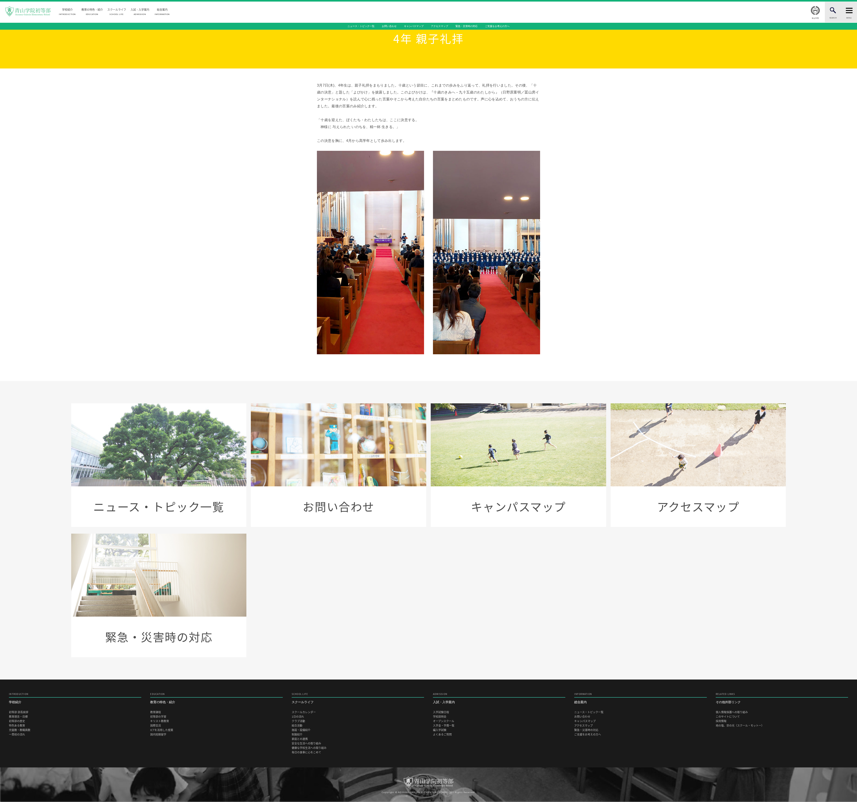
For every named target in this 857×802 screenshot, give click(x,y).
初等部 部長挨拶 (18, 712)
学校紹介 (67, 11)
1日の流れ (298, 716)
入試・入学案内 (140, 11)
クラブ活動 (298, 721)
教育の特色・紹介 (92, 11)
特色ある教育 (17, 725)
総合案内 (162, 11)
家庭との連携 (300, 739)
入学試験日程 (441, 712)
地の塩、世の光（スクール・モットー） (740, 725)
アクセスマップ (439, 26)
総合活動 (297, 725)
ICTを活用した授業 (161, 730)
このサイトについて (728, 716)
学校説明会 (439, 716)
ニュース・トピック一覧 (360, 26)
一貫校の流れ (17, 734)
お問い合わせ (389, 26)
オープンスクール (443, 721)
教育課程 (155, 712)
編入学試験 (439, 730)
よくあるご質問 (442, 734)
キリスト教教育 (159, 721)
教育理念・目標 (18, 716)
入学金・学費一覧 (443, 725)
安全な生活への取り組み (306, 743)
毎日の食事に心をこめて (306, 752)
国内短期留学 (158, 734)
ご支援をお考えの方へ (497, 26)
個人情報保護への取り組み (732, 712)
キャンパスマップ (414, 26)
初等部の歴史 (17, 721)
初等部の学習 (158, 716)
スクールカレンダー (304, 712)
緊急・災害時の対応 (467, 26)
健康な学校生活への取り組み (309, 748)
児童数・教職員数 (19, 730)
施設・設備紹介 (301, 730)
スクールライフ (116, 11)
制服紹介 (297, 734)
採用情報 (721, 721)
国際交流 (155, 725)
